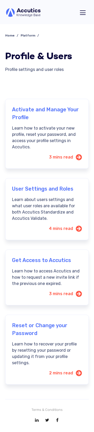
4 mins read (61, 228)
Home (10, 35)
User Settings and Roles (42, 189)
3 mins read (61, 157)
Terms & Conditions (47, 410)
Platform (28, 35)
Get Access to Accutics (41, 260)
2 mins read (61, 372)
